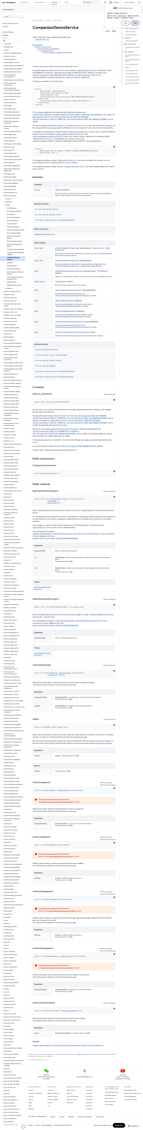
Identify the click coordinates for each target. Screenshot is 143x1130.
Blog (30, 1106)
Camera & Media (53, 1099)
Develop (54, 2)
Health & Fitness (52, 1096)
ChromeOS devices (73, 1096)
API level (4, 37)
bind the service (38, 117)
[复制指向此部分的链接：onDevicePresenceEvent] (57, 1003)
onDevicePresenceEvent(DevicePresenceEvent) (72, 296)
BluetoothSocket (81, 525)
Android (31, 1090)
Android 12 (89, 1106)
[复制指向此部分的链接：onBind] (41, 719)
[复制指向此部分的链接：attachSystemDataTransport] (60, 491)
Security (31, 1096)
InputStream (96, 248)
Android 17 (89, 1090)
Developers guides (110, 1095)
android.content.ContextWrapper (49, 49)
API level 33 (108, 782)
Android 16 (89, 1093)
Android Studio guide (111, 1092)
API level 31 (112, 394)
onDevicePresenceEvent (64, 332)
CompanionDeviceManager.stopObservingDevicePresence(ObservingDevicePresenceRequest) (68, 115)
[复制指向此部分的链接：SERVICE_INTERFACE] (54, 394)
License (37, 1125)
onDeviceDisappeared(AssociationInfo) (48, 136)
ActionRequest (102, 271)
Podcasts (31, 1109)
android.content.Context (43, 47)
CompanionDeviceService (86, 70)
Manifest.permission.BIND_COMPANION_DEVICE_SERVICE (53, 75)
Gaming (50, 1090)
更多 (66, 2)
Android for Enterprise (35, 1093)
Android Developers (38, 20)
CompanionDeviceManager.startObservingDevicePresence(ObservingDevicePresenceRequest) (68, 1045)
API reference (8, 10)
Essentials (23, 2)
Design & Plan (39, 2)
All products (100, 1117)
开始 (135, 23)
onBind (58, 281)
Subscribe (119, 1125)
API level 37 (112, 665)
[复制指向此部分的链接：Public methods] (52, 484)
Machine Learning (53, 1093)
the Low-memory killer (53, 128)
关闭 (125, 23)
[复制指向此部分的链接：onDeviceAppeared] (52, 782)
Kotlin (107, 31)
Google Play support (130, 1096)
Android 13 (89, 1103)
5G (49, 1106)
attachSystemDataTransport (65, 248)
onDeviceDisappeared (63, 311)
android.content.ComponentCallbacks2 (59, 220)
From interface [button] (54, 220)
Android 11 (89, 1109)
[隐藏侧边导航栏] (23, 1126)
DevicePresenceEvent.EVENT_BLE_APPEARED (72, 117)
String (37, 190)
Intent (63, 281)
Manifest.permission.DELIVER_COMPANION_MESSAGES (58, 538)
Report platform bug (130, 1090)
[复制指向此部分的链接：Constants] (46, 387)
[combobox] (92, 2)
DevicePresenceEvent (82, 332)
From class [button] (46, 209)
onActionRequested (62, 271)
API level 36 (112, 785)
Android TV (70, 1103)
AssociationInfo (76, 271)
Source (31, 1099)
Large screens (71, 1090)
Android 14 (89, 1099)
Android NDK (109, 1104)
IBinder (42, 281)
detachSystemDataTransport (65, 260)
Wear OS (69, 1093)
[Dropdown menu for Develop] (60, 2)
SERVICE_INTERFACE (82, 77)
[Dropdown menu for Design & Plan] (46, 2)
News (30, 1103)
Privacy (50, 1103)
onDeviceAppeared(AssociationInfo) (70, 134)
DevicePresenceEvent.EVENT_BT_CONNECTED (49, 119)
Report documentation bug (132, 1093)
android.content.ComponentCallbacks (59, 377)
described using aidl (80, 737)
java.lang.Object (37, 45)
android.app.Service (47, 51)
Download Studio (110, 1101)
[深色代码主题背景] (114, 87)
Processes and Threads (103, 743)
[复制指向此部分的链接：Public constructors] (57, 459)
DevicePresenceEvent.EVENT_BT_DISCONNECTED (50, 431)
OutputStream (52, 503)
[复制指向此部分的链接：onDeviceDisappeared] (55, 891)
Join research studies (130, 1099)
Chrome (61, 1117)
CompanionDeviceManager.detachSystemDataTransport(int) (78, 621)
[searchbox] (13, 16)
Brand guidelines (47, 1125)
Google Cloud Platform (84, 1117)
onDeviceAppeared (62, 290)
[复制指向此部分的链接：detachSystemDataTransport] (61, 599)
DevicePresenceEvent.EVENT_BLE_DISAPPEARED (80, 429)
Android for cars (72, 1099)
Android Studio (130, 2)
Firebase (71, 1117)
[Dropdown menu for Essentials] (30, 2)
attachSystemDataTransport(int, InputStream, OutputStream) (78, 266)
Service (46, 39)
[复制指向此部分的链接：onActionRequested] (53, 665)
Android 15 (89, 1096)
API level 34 (112, 491)
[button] (12, 35)
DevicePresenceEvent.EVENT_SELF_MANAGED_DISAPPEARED (54, 434)
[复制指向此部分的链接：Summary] (45, 177)
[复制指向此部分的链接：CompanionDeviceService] (58, 465)
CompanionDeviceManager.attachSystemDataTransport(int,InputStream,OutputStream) (66, 534)
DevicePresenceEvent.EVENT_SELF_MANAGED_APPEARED (87, 119)
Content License (82, 1054)
